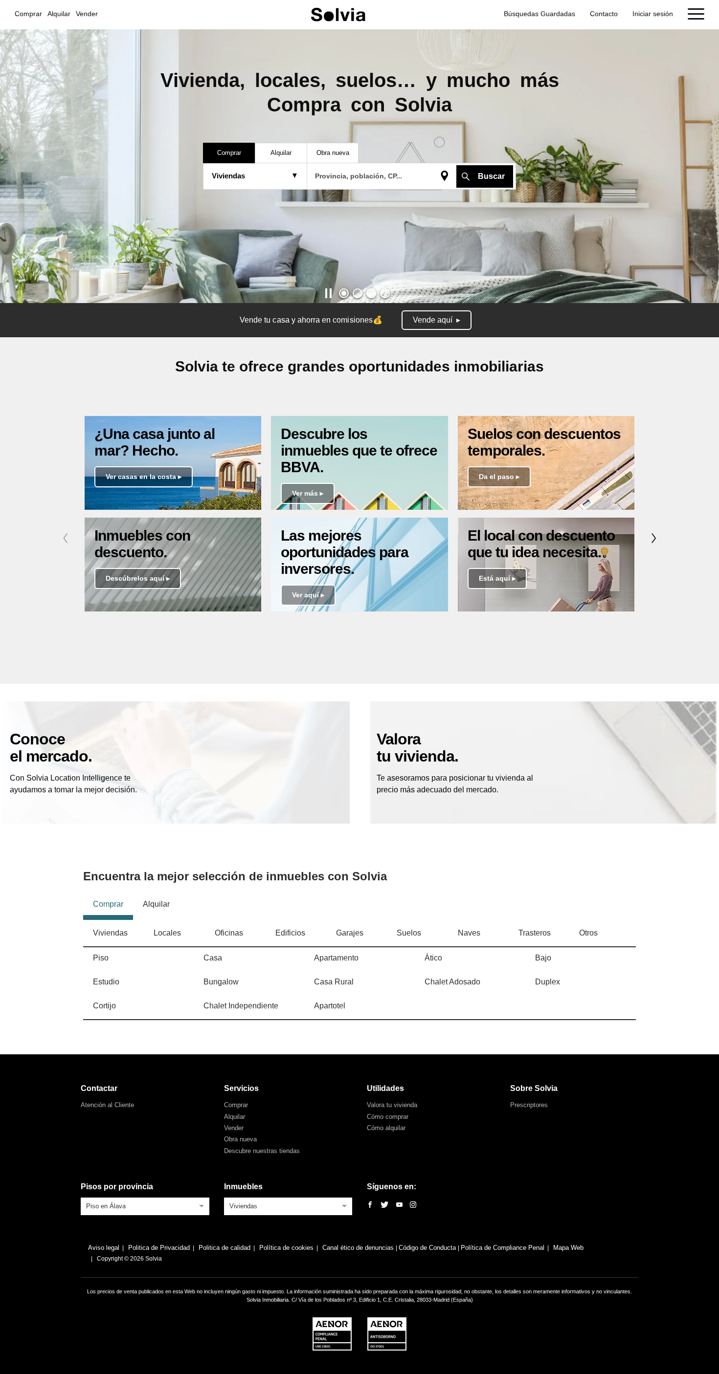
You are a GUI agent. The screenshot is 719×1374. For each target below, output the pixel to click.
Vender (87, 14)
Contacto (604, 14)
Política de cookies (286, 1247)
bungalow (221, 982)
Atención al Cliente (107, 1105)
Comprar (28, 14)
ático (433, 958)
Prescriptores (529, 1105)
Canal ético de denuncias (359, 1247)
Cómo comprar (387, 1116)
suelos (409, 933)
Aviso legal (103, 1247)
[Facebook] (370, 1205)
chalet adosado (452, 982)
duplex (547, 982)
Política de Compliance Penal (502, 1247)
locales (167, 933)
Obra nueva (240, 1139)
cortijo (104, 1006)
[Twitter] (384, 1205)
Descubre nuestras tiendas (262, 1151)
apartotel (329, 1006)
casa (212, 958)
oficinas (229, 933)
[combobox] (145, 1205)
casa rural (334, 982)
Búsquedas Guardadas (539, 14)
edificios (290, 933)
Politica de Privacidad (159, 1247)
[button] (344, 293)
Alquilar (58, 14)
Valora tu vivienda (392, 1105)
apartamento (336, 958)
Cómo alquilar (386, 1128)
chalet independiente (240, 1006)
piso (101, 958)
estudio (106, 982)
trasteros (534, 933)
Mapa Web (568, 1247)
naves (469, 933)
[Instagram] (413, 1205)
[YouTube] (399, 1205)
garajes (349, 933)
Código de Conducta (428, 1247)
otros (588, 933)
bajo (543, 958)
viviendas (110, 933)
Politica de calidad (224, 1247)
